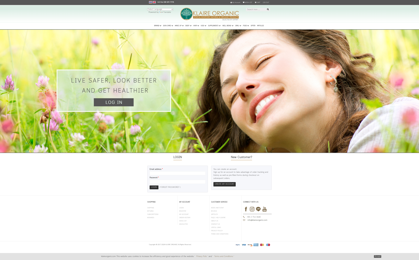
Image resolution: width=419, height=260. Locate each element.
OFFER (253, 26)
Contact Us (215, 224)
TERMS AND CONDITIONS (219, 234)
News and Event (217, 208)
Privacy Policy (217, 231)
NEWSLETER (183, 224)
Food (245, 26)
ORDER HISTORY (184, 218)
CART (258, 2)
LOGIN (181, 208)
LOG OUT (266, 2)
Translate (167, 12)
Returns (150, 211)
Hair (195, 26)
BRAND (157, 26)
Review (214, 211)
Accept (378, 256)
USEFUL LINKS (216, 227)
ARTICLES (260, 26)
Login (154, 187)
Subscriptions (152, 214)
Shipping (150, 208)
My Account (236, 2)
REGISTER (182, 211)
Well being (227, 26)
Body (187, 26)
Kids (203, 26)
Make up (178, 26)
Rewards (150, 218)
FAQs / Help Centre (218, 218)
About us (214, 221)
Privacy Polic (201, 256)
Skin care (167, 26)
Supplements (213, 26)
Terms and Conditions (223, 256)
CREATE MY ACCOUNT (224, 184)
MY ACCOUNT (184, 214)
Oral (237, 26)
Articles (214, 214)
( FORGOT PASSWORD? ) (169, 187)
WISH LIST (248, 2)
